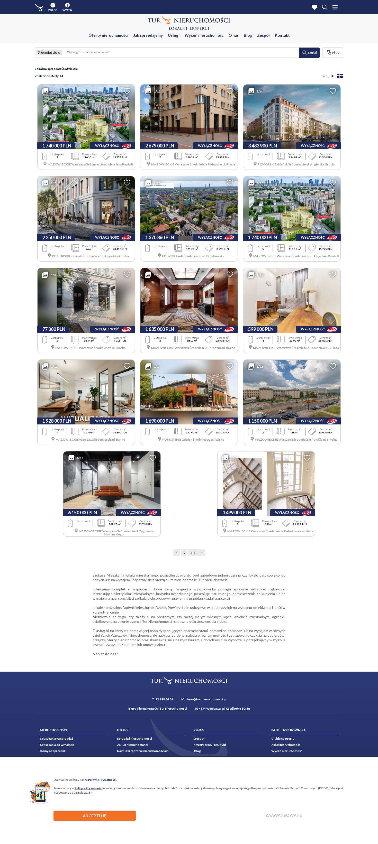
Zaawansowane (283, 815)
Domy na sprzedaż (53, 751)
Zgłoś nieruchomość (285, 745)
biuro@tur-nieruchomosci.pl (205, 699)
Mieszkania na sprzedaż (56, 738)
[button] (59, 52)
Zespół (263, 35)
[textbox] (181, 53)
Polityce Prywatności (89, 788)
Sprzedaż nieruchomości (134, 738)
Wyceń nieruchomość (204, 35)
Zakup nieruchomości (132, 745)
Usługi (173, 35)
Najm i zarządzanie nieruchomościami (143, 751)
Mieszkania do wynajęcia (57, 745)
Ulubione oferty (282, 738)
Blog (248, 35)
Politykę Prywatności (102, 779)
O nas (234, 35)
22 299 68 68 (164, 699)
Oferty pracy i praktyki (210, 745)
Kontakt (282, 35)
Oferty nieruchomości (108, 35)
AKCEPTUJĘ (94, 815)
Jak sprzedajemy (148, 35)
